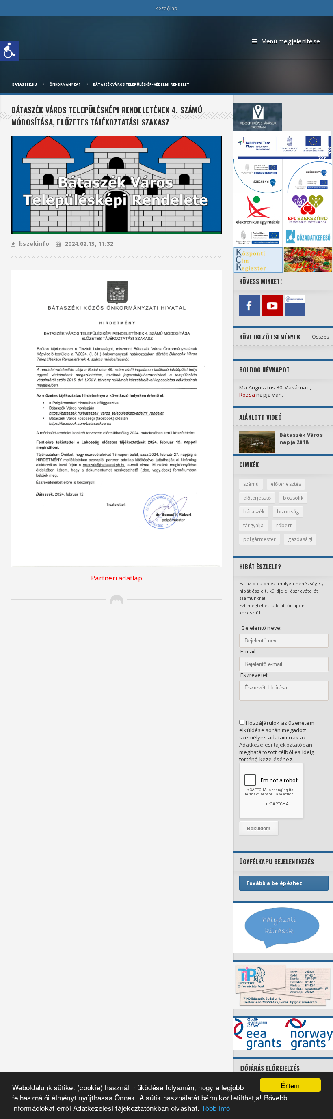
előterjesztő (257, 497)
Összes (320, 336)
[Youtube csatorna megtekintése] (272, 305)
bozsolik (293, 497)
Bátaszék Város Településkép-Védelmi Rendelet (141, 84)
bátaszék (253, 511)
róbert (284, 525)
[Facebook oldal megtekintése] (249, 305)
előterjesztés (286, 484)
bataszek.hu (24, 84)
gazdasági (300, 539)
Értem (290, 1085)
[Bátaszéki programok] (295, 305)
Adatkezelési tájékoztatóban (275, 744)
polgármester (259, 539)
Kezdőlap (166, 8)
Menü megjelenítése (290, 41)
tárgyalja (253, 525)
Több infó (215, 1108)
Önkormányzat (65, 84)
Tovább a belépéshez (274, 883)
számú (251, 484)
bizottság (288, 511)
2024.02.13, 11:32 (89, 243)
